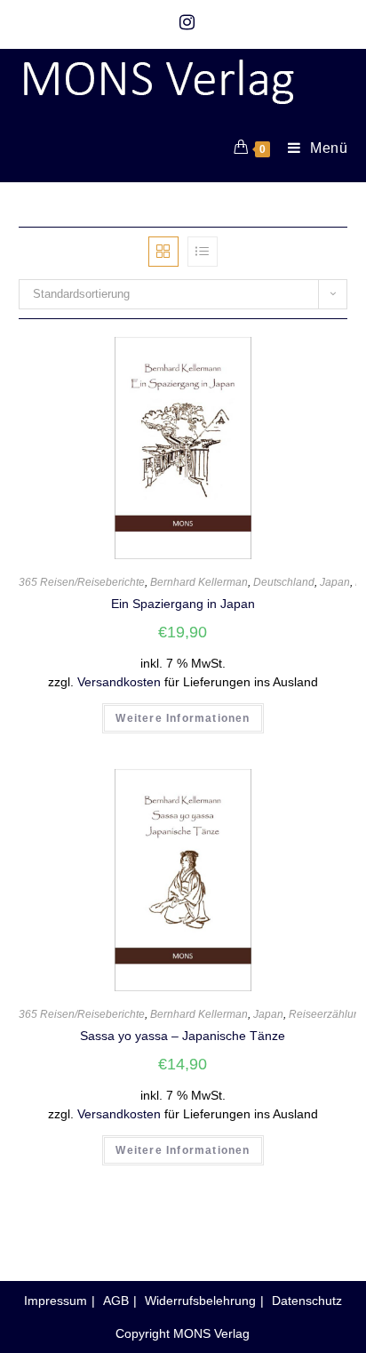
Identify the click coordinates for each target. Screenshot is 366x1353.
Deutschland (283, 582)
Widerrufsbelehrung (200, 1300)
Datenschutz (307, 1300)
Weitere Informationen (182, 718)
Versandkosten (119, 682)
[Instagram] (183, 22)
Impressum (55, 1300)
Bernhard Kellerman (199, 582)
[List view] (202, 251)
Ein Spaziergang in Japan (183, 603)
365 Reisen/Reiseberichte (82, 582)
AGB (116, 1300)
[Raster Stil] (163, 251)
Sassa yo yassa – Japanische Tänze (182, 1036)
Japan (335, 582)
